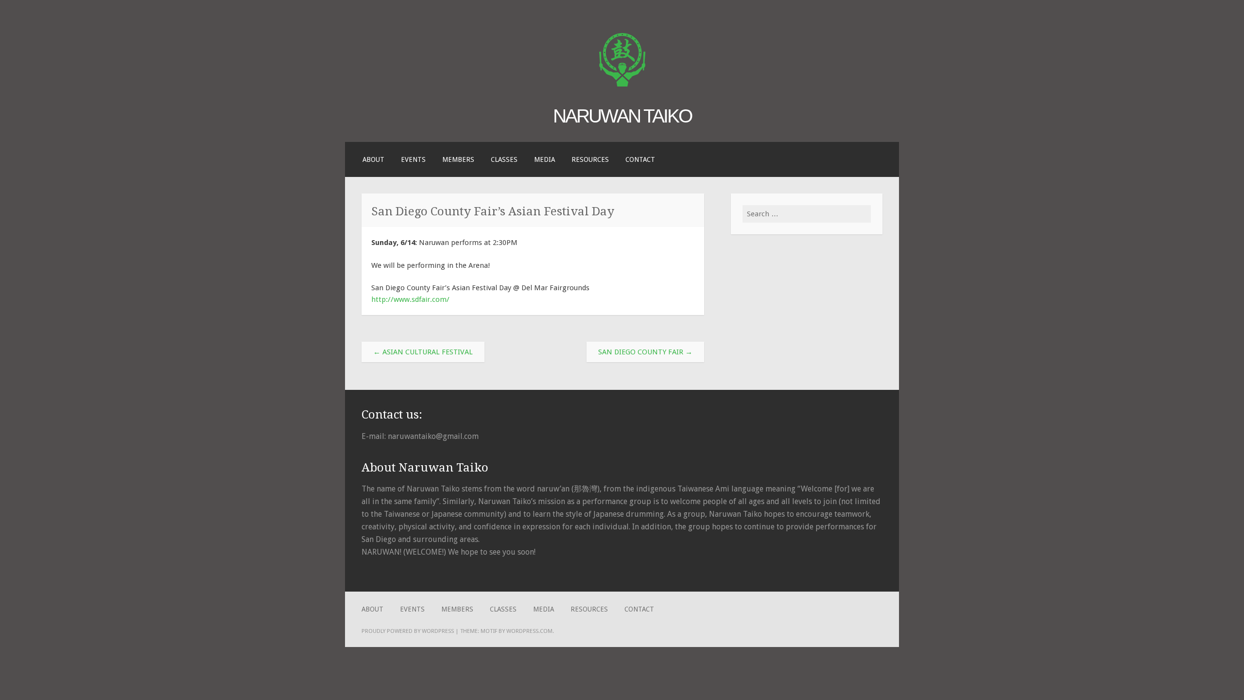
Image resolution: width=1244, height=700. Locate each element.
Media (544, 159)
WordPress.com (529, 631)
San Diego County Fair (645, 352)
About (373, 159)
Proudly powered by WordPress (408, 631)
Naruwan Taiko (622, 115)
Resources (590, 159)
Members (458, 159)
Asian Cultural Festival (423, 352)
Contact (640, 159)
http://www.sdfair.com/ (410, 299)
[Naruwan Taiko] (622, 84)
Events (413, 159)
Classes (504, 159)
